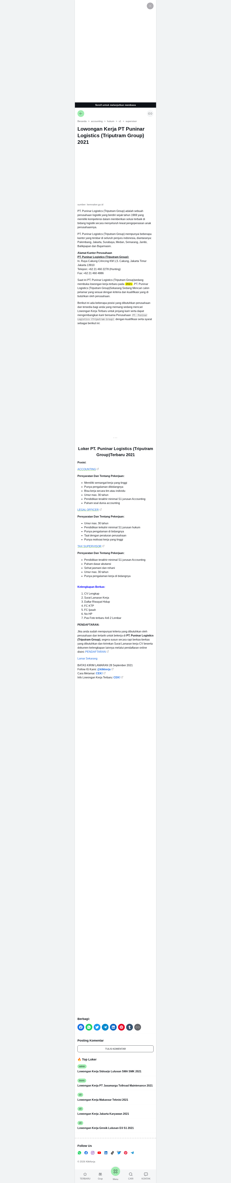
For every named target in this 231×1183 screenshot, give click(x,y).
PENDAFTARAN (95, 651)
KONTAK (146, 1178)
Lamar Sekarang (87, 658)
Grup (100, 1178)
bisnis (82, 1080)
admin (82, 1066)
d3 (80, 1095)
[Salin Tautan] (150, 113)
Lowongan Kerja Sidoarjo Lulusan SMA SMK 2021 (109, 1071)
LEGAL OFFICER (88, 509)
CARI (130, 1178)
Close (119, 1151)
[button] (80, 1027)
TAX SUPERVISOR (89, 546)
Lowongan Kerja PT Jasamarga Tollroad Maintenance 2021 (115, 1085)
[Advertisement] (115, 50)
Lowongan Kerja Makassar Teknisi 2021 (102, 1099)
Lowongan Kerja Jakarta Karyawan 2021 (103, 1113)
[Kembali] (80, 113)
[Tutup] (150, 6)
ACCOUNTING (86, 469)
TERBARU (85, 1178)
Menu (115, 1179)
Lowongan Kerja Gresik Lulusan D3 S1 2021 (105, 1128)
